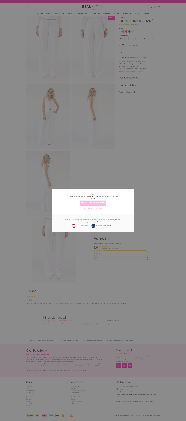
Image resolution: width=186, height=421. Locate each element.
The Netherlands (82, 226)
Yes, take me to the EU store (93, 203)
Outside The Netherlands (105, 226)
